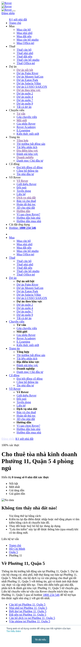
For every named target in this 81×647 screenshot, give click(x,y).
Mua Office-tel (25, 43)
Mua (12, 237)
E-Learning (23, 130)
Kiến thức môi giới (28, 133)
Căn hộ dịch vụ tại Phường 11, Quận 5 (32, 618)
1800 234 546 (51, 594)
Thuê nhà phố (25, 53)
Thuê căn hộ (24, 49)
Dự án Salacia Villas (29, 83)
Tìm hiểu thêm (13, 631)
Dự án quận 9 (25, 103)
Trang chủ (15, 545)
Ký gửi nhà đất (18, 19)
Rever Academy (26, 127)
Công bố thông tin (27, 170)
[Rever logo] (7, 3)
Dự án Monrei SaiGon (30, 76)
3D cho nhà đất (26, 207)
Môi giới (22, 120)
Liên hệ (21, 194)
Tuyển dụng (24, 190)
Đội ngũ (21, 187)
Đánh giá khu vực (27, 153)
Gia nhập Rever (26, 123)
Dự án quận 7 (25, 100)
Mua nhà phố (24, 33)
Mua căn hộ (24, 29)
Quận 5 (13, 552)
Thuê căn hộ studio (28, 59)
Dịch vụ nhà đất (26, 197)
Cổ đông (14, 375)
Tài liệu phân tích (27, 147)
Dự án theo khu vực (28, 90)
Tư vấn (21, 113)
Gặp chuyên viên (27, 117)
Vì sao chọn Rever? (28, 214)
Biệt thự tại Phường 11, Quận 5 (27, 611)
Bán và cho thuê (26, 201)
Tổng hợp (22, 140)
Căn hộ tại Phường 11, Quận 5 (27, 604)
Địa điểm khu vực (27, 150)
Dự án (13, 277)
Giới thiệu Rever (26, 184)
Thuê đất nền (24, 56)
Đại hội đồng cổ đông (30, 167)
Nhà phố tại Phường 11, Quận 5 (28, 607)
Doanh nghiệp (25, 157)
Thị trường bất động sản (31, 143)
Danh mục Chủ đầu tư (30, 160)
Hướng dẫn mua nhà (29, 221)
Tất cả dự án (24, 106)
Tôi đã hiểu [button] (40, 639)
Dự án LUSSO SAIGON (32, 86)
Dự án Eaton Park (27, 80)
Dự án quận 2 (25, 93)
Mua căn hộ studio (28, 39)
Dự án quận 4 (25, 96)
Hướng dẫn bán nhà (28, 217)
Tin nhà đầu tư (25, 174)
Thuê (12, 257)
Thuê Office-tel (26, 63)
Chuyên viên (16, 321)
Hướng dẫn (23, 211)
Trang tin (14, 348)
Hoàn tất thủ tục (26, 204)
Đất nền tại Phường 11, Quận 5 (27, 614)
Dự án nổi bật (25, 69)
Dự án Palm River (27, 73)
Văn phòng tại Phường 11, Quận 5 (29, 621)
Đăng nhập (8, 13)
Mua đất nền (24, 36)
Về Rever (22, 180)
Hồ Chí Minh (17, 548)
